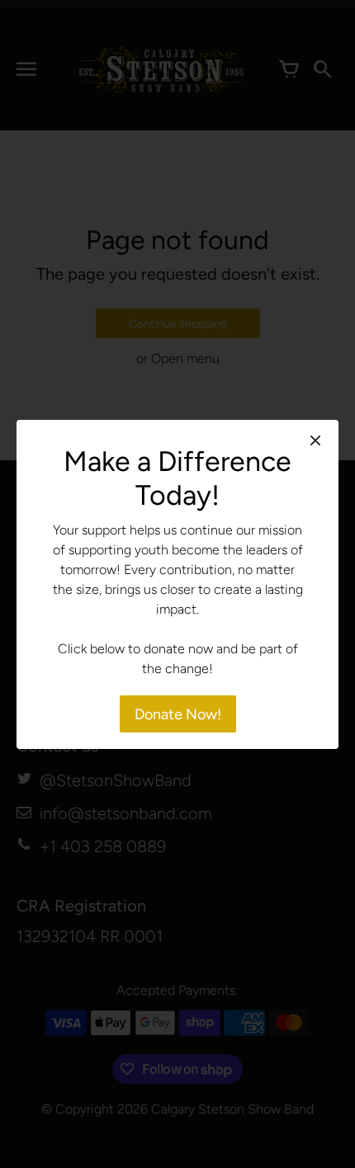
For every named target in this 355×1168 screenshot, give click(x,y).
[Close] (315, 440)
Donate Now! (178, 714)
